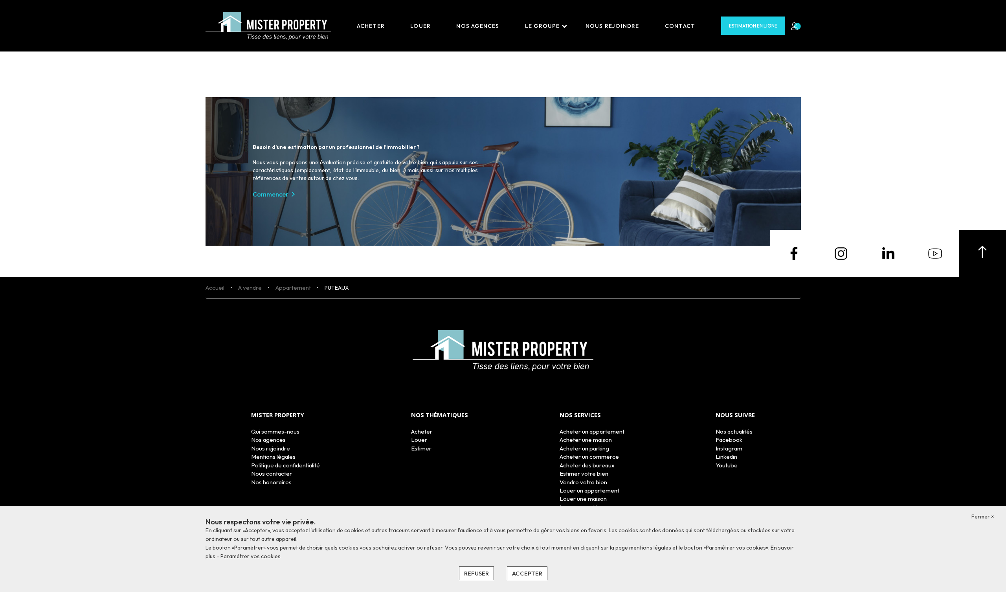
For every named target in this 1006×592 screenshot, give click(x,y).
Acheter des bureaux (587, 465)
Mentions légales (273, 456)
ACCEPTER (527, 573)
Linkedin (726, 456)
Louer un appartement (589, 490)
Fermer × (982, 516)
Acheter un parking (584, 448)
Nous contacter (271, 473)
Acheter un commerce (589, 456)
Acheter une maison (586, 439)
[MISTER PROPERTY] (268, 25)
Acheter (371, 25)
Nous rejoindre (612, 25)
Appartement (293, 287)
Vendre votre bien (583, 482)
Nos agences (477, 25)
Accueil (215, 287)
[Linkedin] (888, 253)
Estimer (421, 448)
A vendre (250, 287)
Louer (420, 25)
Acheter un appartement (592, 431)
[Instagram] (841, 253)
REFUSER (476, 573)
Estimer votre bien (584, 473)
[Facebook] (794, 253)
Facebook (729, 439)
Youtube (727, 465)
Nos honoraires (271, 482)
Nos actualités (734, 431)
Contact (680, 25)
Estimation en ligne (753, 26)
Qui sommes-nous (275, 431)
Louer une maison (583, 498)
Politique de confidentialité (285, 465)
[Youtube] (935, 253)
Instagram (729, 448)
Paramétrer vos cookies (250, 556)
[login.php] (793, 26)
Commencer (270, 194)
